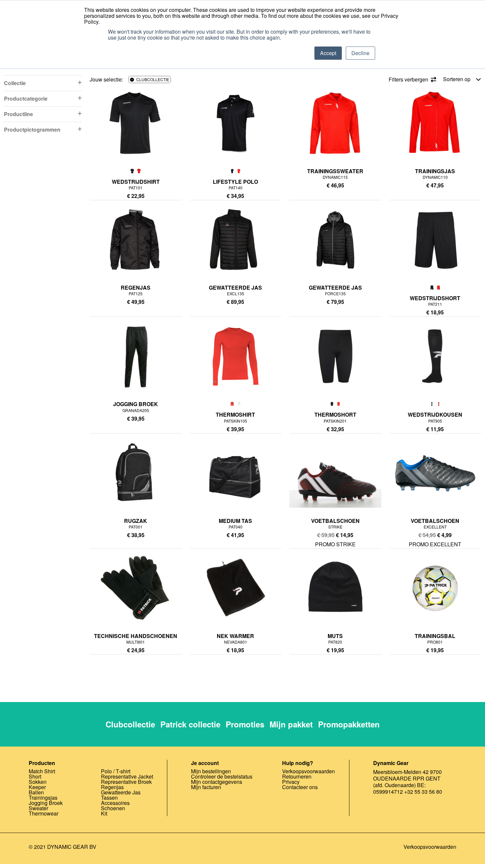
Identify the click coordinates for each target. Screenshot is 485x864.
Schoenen (113, 808)
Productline (18, 114)
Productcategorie (26, 98)
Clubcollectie (130, 724)
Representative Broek (126, 781)
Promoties (245, 724)
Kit (104, 813)
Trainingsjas (43, 797)
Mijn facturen (206, 787)
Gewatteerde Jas (121, 792)
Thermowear (43, 813)
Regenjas (112, 787)
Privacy (291, 781)
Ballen (36, 792)
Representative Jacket (127, 776)
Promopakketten (349, 724)
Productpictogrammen (32, 129)
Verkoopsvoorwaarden (308, 771)
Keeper (37, 787)
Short (35, 776)
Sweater (38, 808)
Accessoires (115, 803)
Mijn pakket (291, 724)
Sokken (38, 781)
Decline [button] (360, 53)
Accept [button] (328, 53)
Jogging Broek (46, 803)
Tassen (109, 797)
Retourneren (296, 776)
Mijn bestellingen (211, 771)
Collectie (15, 83)
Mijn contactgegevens (216, 781)
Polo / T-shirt (115, 771)
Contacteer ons (300, 787)
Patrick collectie (190, 724)
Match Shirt (42, 771)
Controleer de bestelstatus (221, 776)
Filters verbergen (409, 79)
